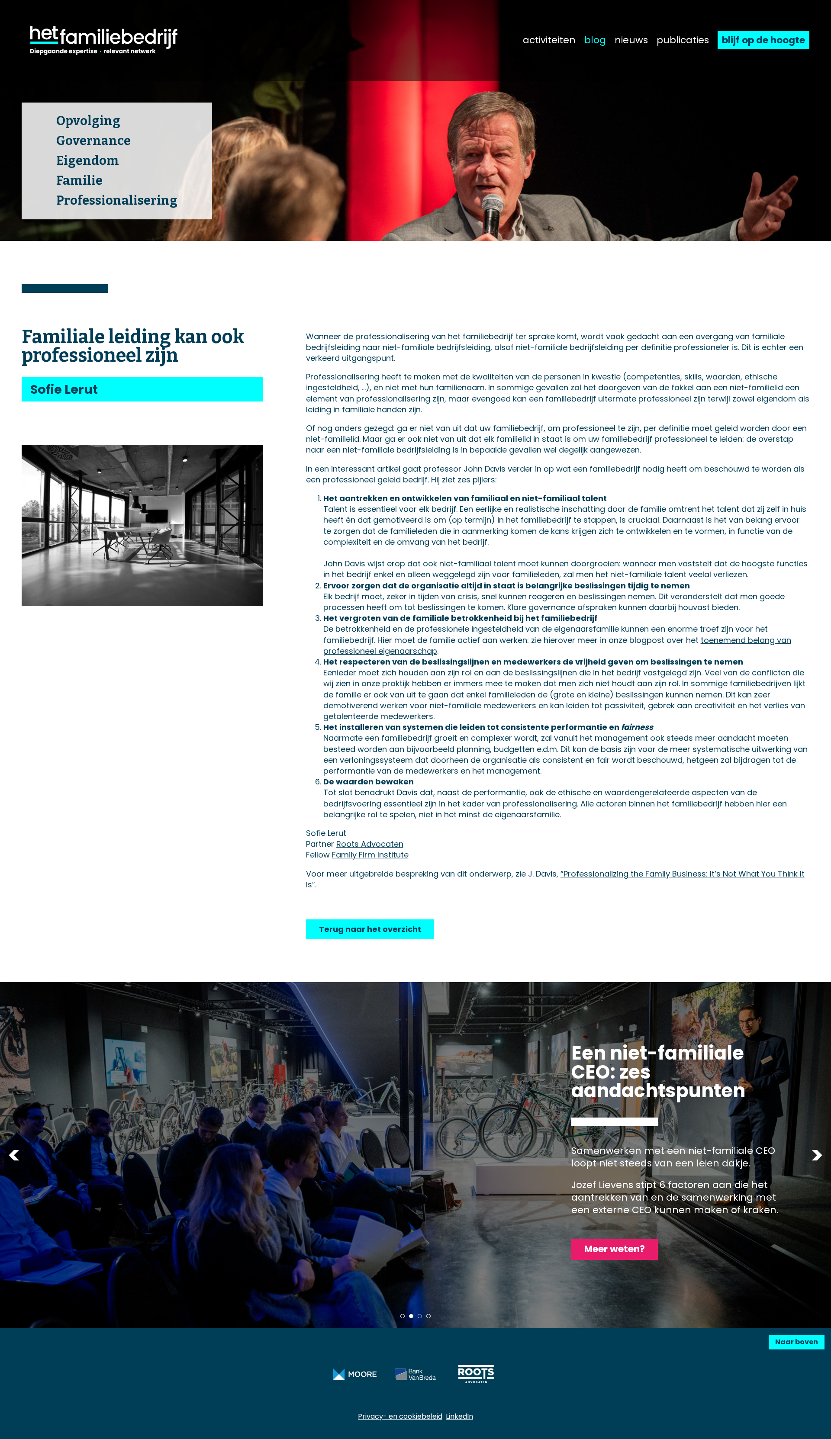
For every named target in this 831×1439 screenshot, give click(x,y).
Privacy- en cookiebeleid (400, 1416)
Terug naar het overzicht (370, 929)
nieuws (631, 40)
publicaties (683, 40)
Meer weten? (614, 1249)
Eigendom (87, 160)
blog (595, 40)
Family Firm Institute (370, 854)
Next (817, 1155)
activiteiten (549, 40)
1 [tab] (402, 1316)
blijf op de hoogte (763, 40)
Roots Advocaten (369, 843)
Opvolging (88, 120)
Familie (79, 180)
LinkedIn (459, 1416)
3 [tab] (420, 1316)
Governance (93, 140)
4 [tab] (428, 1316)
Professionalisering (116, 200)
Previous (14, 1155)
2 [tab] (411, 1316)
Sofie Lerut (64, 389)
